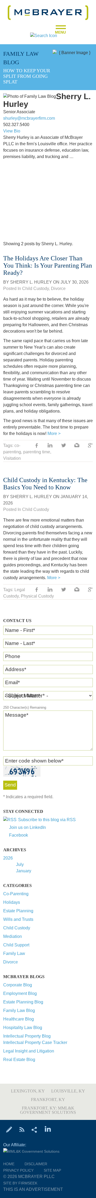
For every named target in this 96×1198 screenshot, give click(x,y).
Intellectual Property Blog (27, 1036)
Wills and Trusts (18, 919)
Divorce (10, 962)
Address (15, 669)
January (23, 871)
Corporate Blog (17, 985)
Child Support (16, 945)
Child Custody (16, 928)
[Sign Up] (9, 1129)
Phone (12, 656)
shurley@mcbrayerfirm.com (29, 118)
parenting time (36, 452)
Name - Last (20, 643)
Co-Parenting (16, 894)
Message (16, 715)
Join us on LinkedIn (27, 827)
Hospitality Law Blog (22, 1027)
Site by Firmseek (20, 1183)
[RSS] (21, 1129)
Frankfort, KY (48, 1099)
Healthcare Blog (18, 1019)
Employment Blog (20, 993)
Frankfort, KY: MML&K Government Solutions (48, 1110)
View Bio (11, 131)
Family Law (14, 953)
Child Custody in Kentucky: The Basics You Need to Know (45, 484)
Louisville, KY (68, 1091)
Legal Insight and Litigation (28, 1051)
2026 (8, 858)
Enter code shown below (34, 761)
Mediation (12, 936)
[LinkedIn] (47, 1129)
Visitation (12, 458)
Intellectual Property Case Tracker (35, 1042)
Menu (60, 30)
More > (54, 433)
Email (12, 682)
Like (36, 446)
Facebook (18, 835)
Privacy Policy (18, 1170)
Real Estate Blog (19, 1059)
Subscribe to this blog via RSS (47, 819)
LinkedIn (50, 446)
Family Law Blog (19, 1010)
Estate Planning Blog (23, 1002)
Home (8, 1164)
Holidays (11, 902)
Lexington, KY (28, 1091)
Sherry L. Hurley (31, 282)
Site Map (52, 1170)
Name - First (20, 630)
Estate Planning (18, 911)
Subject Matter (22, 695)
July (20, 864)
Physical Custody (37, 596)
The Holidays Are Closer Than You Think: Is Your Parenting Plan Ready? (47, 265)
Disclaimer (36, 1164)
